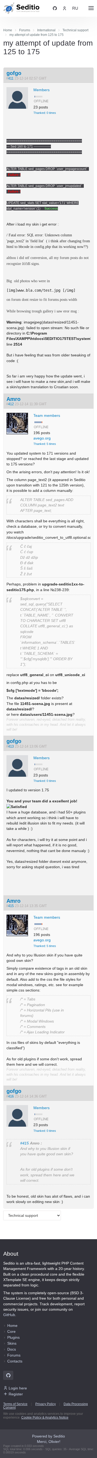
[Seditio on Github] (55, 8)
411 (10, 78)
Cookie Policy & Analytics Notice (44, 1417)
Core (11, 1331)
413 (11, 746)
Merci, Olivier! (48, 1441)
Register (16, 1394)
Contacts (14, 1361)
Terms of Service (15, 1404)
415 (11, 906)
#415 (24, 1143)
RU (75, 8)
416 (11, 1096)
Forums (13, 1355)
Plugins (13, 1337)
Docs (11, 1349)
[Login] (64, 8)
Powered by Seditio (48, 1436)
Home (12, 1325)
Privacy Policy (45, 1404)
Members (41, 90)
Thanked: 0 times (44, 112)
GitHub (9, 1315)
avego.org (42, 438)
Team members (46, 415)
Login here (18, 1388)
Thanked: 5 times (44, 443)
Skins (11, 1343)
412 (11, 404)
